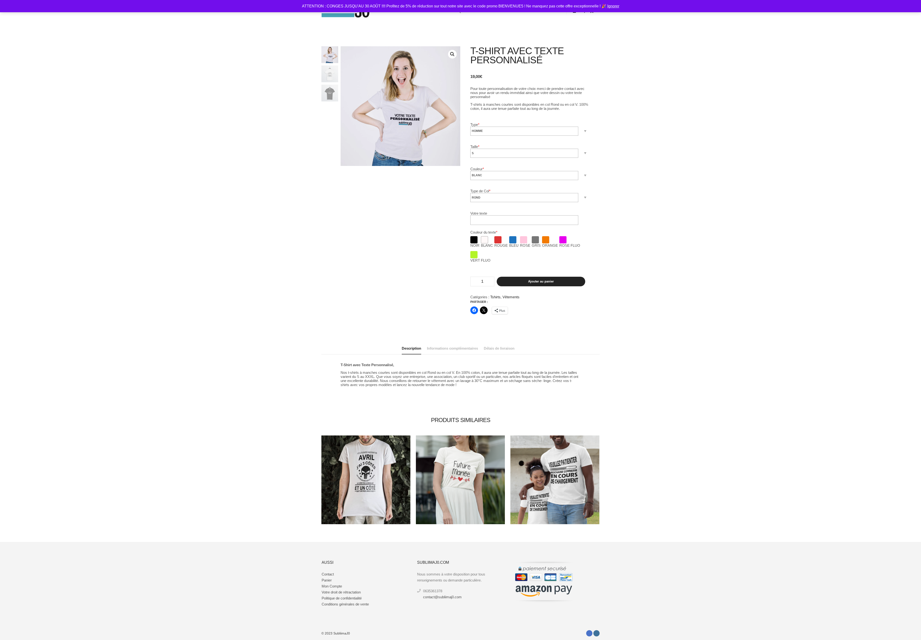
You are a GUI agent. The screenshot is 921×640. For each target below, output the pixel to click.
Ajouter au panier (541, 281)
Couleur (477, 169)
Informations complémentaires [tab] (452, 348)
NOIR (474, 245)
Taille (474, 147)
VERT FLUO (480, 260)
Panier (327, 580)
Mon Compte (332, 586)
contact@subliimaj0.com (442, 597)
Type (474, 125)
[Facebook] (589, 633)
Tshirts (495, 297)
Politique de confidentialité (342, 598)
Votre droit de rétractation (341, 592)
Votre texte (478, 213)
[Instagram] (596, 633)
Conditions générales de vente (345, 604)
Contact (328, 574)
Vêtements (511, 297)
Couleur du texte (483, 232)
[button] (452, 54)
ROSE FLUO (569, 245)
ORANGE (550, 245)
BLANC (487, 245)
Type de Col (480, 191)
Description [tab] (411, 348)
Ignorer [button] (613, 6)
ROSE (525, 245)
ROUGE (501, 245)
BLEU (514, 245)
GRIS (536, 245)
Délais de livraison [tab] (499, 348)
